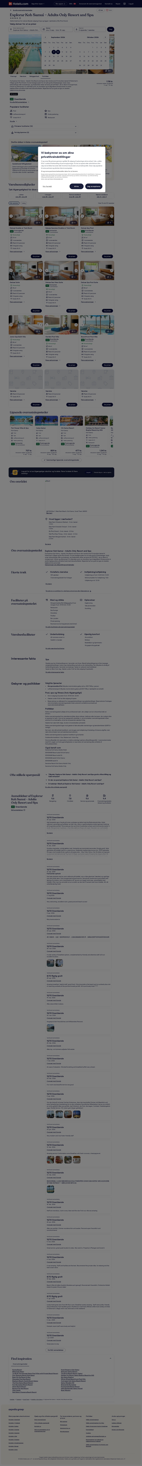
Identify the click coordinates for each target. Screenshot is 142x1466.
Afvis (76, 186)
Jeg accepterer (94, 186)
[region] (72, 169)
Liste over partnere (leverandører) (52, 179)
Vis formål (47, 186)
